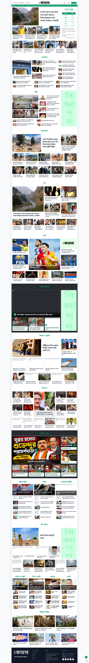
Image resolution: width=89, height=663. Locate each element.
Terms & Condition (35, 650)
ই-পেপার (73, 2)
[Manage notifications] (86, 661)
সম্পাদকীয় (66, 5)
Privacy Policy (34, 652)
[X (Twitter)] (62, 3)
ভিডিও (51, 5)
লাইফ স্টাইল (61, 5)
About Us (33, 655)
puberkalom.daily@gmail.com (70, 653)
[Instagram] (67, 3)
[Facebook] (60, 3)
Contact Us (34, 657)
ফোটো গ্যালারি (55, 5)
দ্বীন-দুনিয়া (41, 5)
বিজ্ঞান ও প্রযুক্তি (32, 5)
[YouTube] (64, 3)
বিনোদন (36, 5)
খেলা (27, 5)
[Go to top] (86, 657)
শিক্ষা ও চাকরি (46, 5)
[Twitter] (66, 659)
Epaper (33, 659)
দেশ (19, 5)
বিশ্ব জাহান (22, 5)
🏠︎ (13, 5)
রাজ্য (15, 5)
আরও (70, 5)
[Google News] (69, 3)
